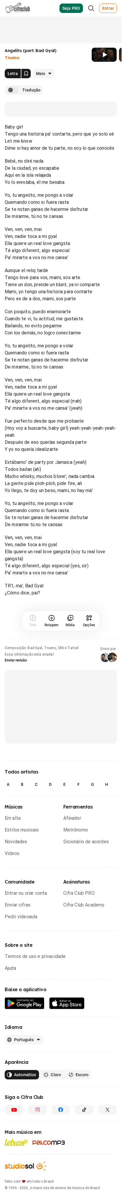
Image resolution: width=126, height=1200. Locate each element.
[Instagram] (37, 1109)
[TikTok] (84, 1109)
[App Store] (67, 1003)
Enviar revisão (16, 660)
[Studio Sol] (25, 1166)
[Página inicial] (18, 8)
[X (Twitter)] (107, 1109)
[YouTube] (14, 1109)
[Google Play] (25, 1003)
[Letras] (16, 1142)
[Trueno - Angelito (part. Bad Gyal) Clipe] (104, 55)
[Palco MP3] (49, 1143)
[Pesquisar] (91, 8)
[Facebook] (61, 1109)
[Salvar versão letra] (26, 73)
